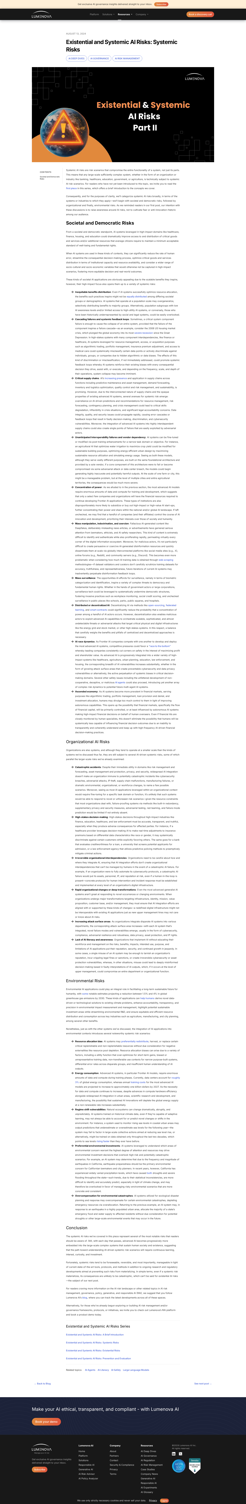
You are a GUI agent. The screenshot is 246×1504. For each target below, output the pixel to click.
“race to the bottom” (160, 646)
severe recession (143, 332)
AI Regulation (148, 1460)
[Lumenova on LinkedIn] (173, 1453)
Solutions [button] (107, 14)
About (113, 1451)
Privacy (114, 1469)
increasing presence (116, 378)
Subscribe (161, 4)
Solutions (83, 1460)
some (85, 993)
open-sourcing (156, 605)
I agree (164, 1500)
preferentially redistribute (134, 1041)
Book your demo (46, 1421)
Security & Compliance (122, 1464)
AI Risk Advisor (87, 1474)
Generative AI (86, 1469)
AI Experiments (149, 1487)
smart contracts (98, 609)
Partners (114, 1455)
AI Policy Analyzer (88, 1478)
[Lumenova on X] (180, 1453)
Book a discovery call (200, 14)
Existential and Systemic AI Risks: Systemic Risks (92, 1342)
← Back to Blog (42, 1383)
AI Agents (90, 1370)
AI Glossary (147, 1492)
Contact (114, 1460)
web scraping (166, 559)
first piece (71, 188)
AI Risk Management (127, 58)
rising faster (103, 1141)
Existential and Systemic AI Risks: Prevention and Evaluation (98, 1358)
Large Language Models (136, 1370)
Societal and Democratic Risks (50, 178)
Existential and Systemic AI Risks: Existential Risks (93, 1350)
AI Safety (116, 1370)
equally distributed (137, 296)
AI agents (120, 682)
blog (84, 1297)
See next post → (203, 1383)
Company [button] (141, 14)
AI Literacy (103, 1370)
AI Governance (99, 58)
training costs (138, 1082)
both (149, 1173)
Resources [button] (124, 14)
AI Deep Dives (76, 58)
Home (82, 1451)
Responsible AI (86, 1464)
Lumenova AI (42, 14)
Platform (94, 14)
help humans (147, 998)
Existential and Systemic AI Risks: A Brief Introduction (95, 1334)
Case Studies (148, 1469)
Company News (149, 1474)
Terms (113, 1474)
